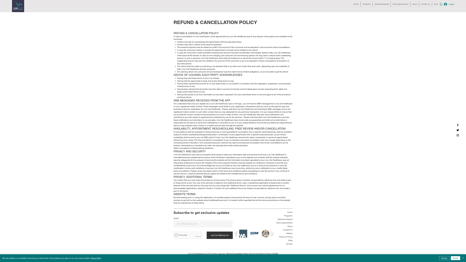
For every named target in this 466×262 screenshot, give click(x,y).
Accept (455, 258)
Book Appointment (284, 223)
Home (289, 212)
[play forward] (272, 234)
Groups (289, 244)
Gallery (289, 233)
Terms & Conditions (257, 254)
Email (176, 218)
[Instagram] (457, 135)
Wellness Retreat (285, 219)
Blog (290, 240)
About (289, 226)
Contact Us (287, 230)
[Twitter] (457, 130)
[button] (441, 4)
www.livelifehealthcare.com (215, 200)
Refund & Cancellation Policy (237, 254)
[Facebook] (457, 125)
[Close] (463, 258)
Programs (288, 216)
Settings (444, 258)
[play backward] (236, 234)
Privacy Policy (96, 258)
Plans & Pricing (285, 237)
